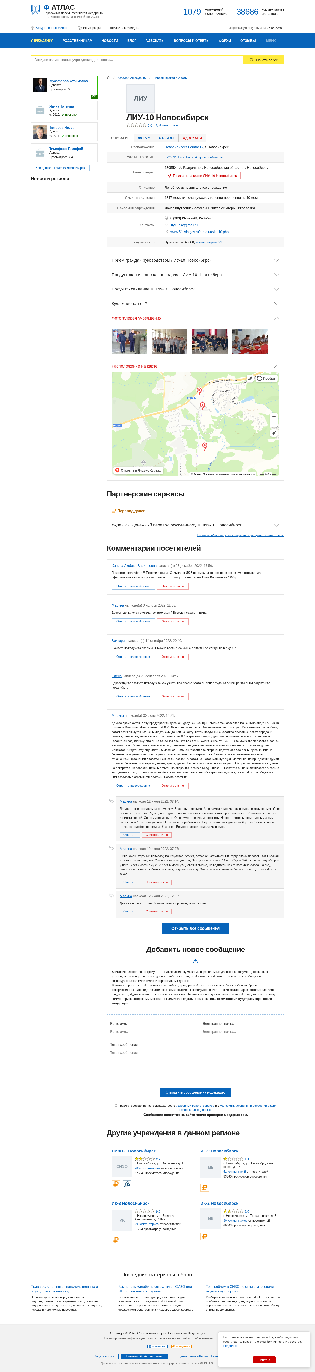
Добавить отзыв (167, 125)
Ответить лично (173, 586)
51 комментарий (234, 1171)
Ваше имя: (118, 1023)
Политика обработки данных (144, 1356)
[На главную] (108, 78)
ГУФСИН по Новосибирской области (194, 157)
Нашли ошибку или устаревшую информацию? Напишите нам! (240, 535)
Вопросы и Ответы (192, 40)
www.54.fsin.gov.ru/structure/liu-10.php (199, 232)
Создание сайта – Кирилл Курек (196, 1356)
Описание (120, 138)
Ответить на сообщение (133, 586)
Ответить (129, 835)
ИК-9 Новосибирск (219, 1151)
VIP (94, 96)
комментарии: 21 (209, 242)
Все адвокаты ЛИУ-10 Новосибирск (60, 168)
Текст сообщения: (124, 1044)
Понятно (264, 1360)
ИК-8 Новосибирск (130, 1203)
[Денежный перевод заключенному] (116, 1184)
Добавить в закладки (124, 28)
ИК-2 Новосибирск (219, 1203)
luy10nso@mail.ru (184, 225)
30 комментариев (235, 1220)
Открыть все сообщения (195, 928)
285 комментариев (147, 1168)
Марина (118, 605)
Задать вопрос (104, 1356)
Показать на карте (205, 176)
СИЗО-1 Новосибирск (134, 1151)
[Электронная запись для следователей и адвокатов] (127, 1184)
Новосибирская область (170, 78)
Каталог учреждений (132, 78)
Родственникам (77, 40)
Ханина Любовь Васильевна (134, 566)
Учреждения (42, 40)
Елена (117, 676)
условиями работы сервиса (195, 1105)
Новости (110, 40)
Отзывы (248, 40)
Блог (131, 40)
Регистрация (92, 28)
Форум (225, 40)
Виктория (119, 641)
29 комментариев (147, 1224)
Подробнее (230, 1346)
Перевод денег (131, 511)
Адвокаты (155, 40)
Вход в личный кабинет (52, 28)
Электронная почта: (218, 1023)
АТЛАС (73, 9)
